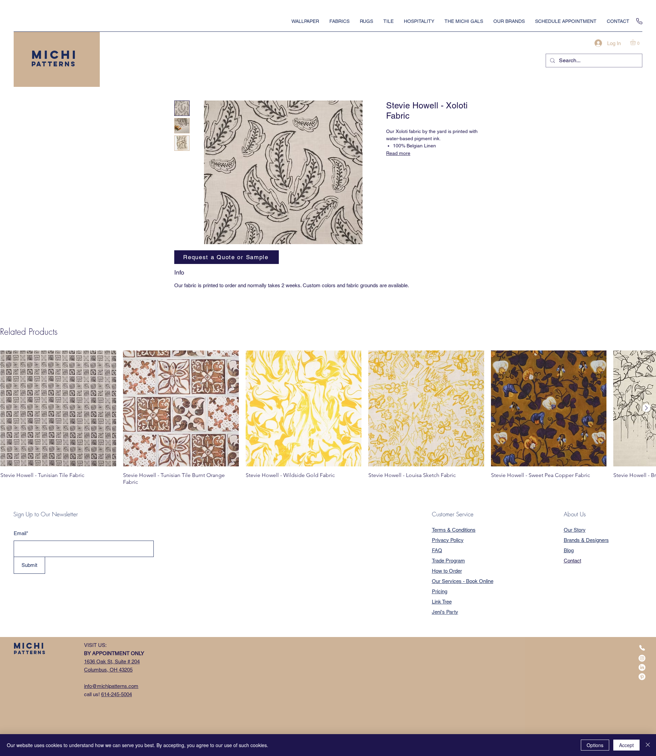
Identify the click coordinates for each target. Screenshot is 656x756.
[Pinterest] (642, 676)
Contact (572, 560)
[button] (636, 42)
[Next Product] (646, 408)
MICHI (54, 54)
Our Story (575, 530)
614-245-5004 (116, 694)
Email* (21, 533)
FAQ (437, 550)
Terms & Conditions (454, 530)
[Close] (648, 745)
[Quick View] (58, 408)
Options (595, 745)
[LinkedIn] (642, 667)
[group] (328, 418)
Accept (626, 745)
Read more (398, 153)
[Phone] (639, 21)
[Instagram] (642, 658)
